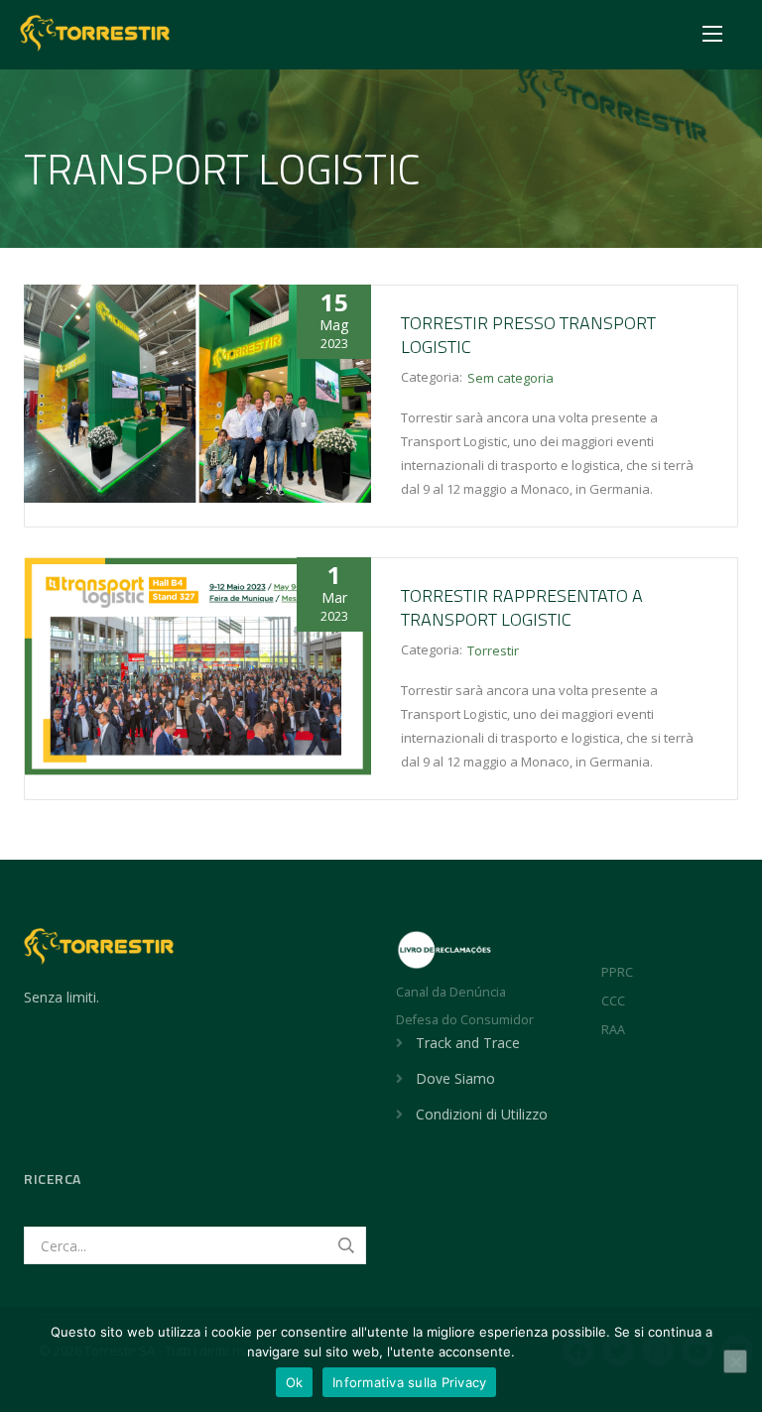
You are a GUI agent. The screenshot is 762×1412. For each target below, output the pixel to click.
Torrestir (493, 650)
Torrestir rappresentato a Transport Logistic (522, 607)
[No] (735, 1361)
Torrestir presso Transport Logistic (528, 334)
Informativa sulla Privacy (409, 1382)
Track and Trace (468, 1042)
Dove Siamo (455, 1078)
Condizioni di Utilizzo (482, 1114)
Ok (295, 1382)
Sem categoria (510, 378)
